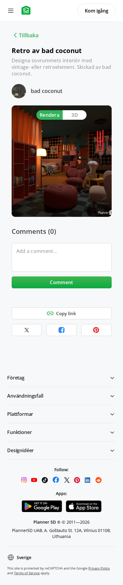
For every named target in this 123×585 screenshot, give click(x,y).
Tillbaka (29, 35)
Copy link (66, 313)
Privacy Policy (99, 568)
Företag (15, 377)
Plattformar (20, 414)
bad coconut (46, 90)
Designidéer (20, 450)
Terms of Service (27, 573)
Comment (61, 282)
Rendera (49, 115)
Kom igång (96, 10)
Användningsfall (25, 396)
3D (74, 115)
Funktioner (19, 432)
